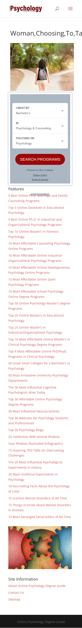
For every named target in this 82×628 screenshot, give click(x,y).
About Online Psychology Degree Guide (37, 586)
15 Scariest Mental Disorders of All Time (37, 498)
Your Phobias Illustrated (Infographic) (35, 443)
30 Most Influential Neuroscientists (33, 411)
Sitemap (14, 599)
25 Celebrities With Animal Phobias (34, 437)
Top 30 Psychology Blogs (26, 430)
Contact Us (16, 592)
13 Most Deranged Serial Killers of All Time (39, 517)
